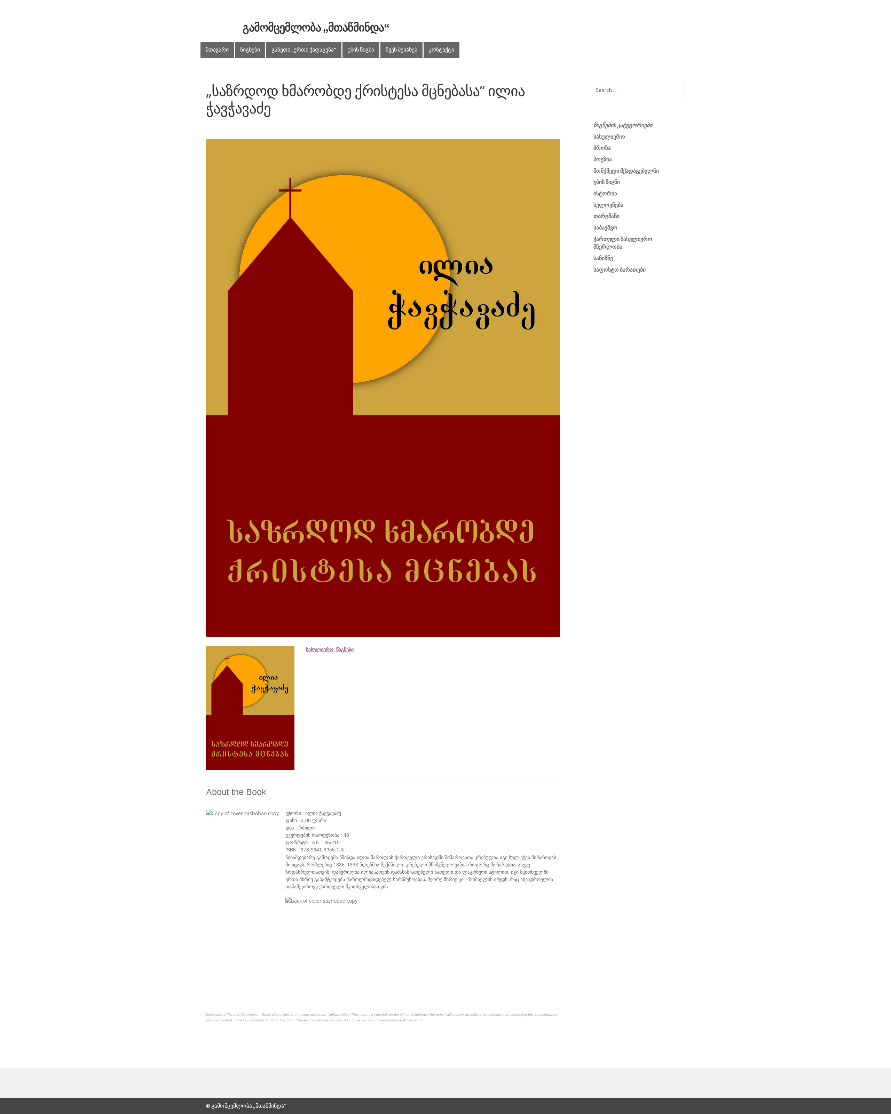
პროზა (602, 147)
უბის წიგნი (361, 49)
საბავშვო (605, 227)
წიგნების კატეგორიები (622, 125)
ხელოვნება (608, 204)
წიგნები (250, 49)
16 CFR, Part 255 (280, 1020)
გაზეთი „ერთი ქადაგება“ (303, 49)
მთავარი (217, 49)
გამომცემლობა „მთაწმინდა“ (316, 27)
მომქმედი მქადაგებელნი (626, 170)
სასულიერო (319, 649)
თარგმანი (606, 215)
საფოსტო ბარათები (619, 269)
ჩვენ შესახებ (401, 49)
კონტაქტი (441, 49)
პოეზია (602, 159)
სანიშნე (603, 258)
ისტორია (605, 193)
